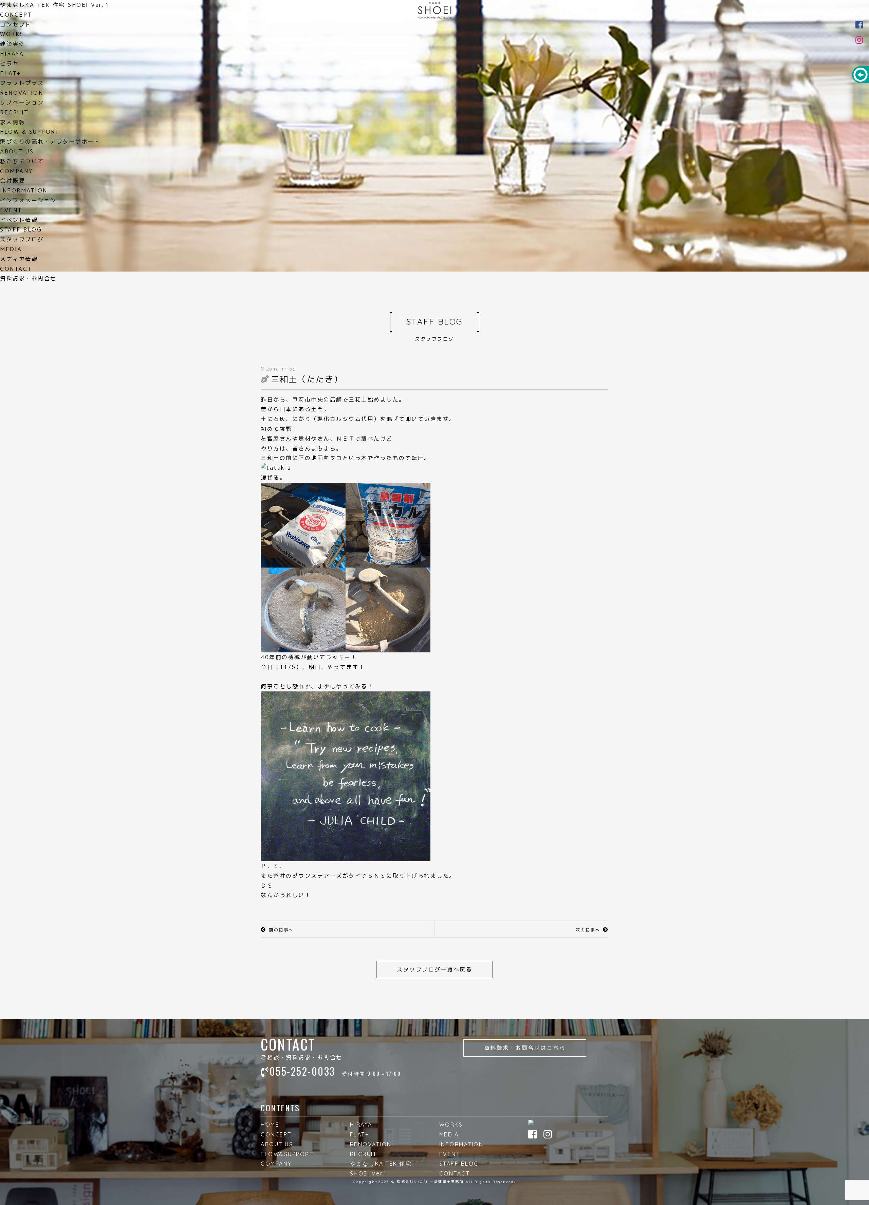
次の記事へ (588, 930)
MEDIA (449, 1134)
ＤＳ (267, 885)
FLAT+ (359, 1134)
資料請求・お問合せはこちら (525, 1048)
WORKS (451, 1124)
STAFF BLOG (459, 1163)
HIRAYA (361, 1124)
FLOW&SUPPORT (287, 1154)
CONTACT (454, 1173)
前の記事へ (281, 930)
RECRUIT (363, 1154)
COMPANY (276, 1163)
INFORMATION (461, 1144)
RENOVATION (371, 1144)
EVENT (449, 1154)
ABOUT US (277, 1144)
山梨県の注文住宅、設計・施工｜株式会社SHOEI (434, 10)
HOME (270, 1124)
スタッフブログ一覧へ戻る (434, 969)
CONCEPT (276, 1134)
